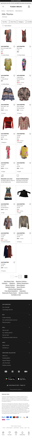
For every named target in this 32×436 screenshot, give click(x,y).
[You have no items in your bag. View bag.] (29, 7)
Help (3, 342)
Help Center (5, 345)
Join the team (6, 363)
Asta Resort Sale (9, 281)
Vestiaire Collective (8, 353)
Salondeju (23, 291)
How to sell (5, 330)
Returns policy (6, 322)
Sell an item (5, 335)
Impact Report (6, 360)
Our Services (6, 304)
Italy (28, 427)
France (4, 427)
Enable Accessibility (16, 1)
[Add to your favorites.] (14, 46)
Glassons (12, 283)
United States (16, 427)
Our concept (5, 307)
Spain (25, 427)
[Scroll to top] (25, 276)
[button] (29, 7)
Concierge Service (7, 310)
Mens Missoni (21, 285)
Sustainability (6, 358)
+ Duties (22, 82)
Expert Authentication (22, 179)
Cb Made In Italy (16, 295)
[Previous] (12, 276)
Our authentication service (9, 320)
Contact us (5, 348)
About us (4, 356)
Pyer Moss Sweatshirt (11, 291)
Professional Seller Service (9, 337)
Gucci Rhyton (21, 287)
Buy (3, 314)
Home (3, 11)
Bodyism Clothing (21, 281)
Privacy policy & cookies (15, 389)
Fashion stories (6, 365)
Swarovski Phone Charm (9, 293)
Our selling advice (7, 333)
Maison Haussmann (22, 283)
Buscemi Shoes (10, 287)
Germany (21, 427)
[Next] (19, 276)
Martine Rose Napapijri (15, 289)
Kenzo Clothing (10, 285)
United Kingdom (9, 427)
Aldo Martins (10, 11)
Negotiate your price (6, 179)
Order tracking (6, 317)
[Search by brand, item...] (3, 6)
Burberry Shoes (23, 293)
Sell (3, 327)
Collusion (4, 283)
